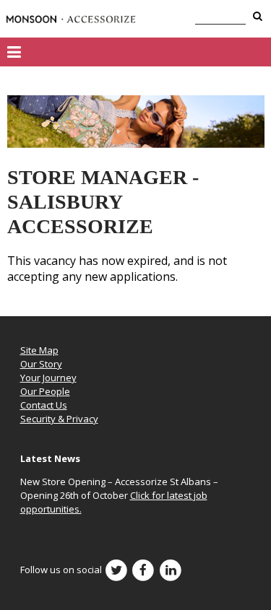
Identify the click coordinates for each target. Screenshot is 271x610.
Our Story (41, 363)
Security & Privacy (59, 418)
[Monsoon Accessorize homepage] (71, 19)
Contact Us (43, 404)
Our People (45, 391)
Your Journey (48, 377)
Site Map (39, 350)
